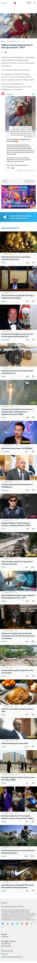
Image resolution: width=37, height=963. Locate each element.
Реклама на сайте (7, 951)
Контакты (4, 954)
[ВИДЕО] (18, 392)
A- (2, 52)
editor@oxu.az (6, 943)
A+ (5, 52)
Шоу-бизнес (5, 339)
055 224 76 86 (6, 946)
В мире (3, 262)
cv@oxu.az (4, 936)
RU (29, 2)
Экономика (5, 490)
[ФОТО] (18, 506)
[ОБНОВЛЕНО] (18, 432)
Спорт (3, 528)
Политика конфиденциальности (12, 957)
